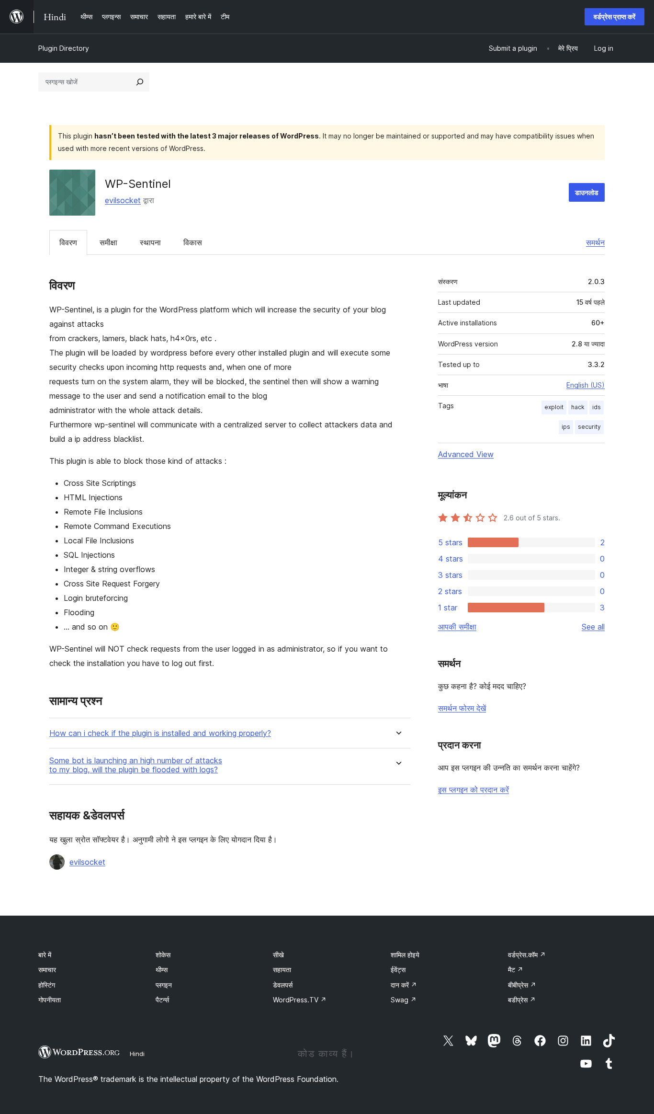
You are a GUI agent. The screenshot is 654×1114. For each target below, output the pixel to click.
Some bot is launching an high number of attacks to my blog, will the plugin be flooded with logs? (135, 765)
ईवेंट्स (398, 969)
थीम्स (162, 969)
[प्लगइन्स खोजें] (139, 82)
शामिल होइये (405, 955)
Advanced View (466, 454)
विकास (192, 242)
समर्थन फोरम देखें (462, 708)
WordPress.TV (300, 1000)
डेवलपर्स (283, 985)
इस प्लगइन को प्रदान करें (473, 789)
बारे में (44, 955)
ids (596, 407)
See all (593, 627)
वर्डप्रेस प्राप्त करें (614, 16)
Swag (404, 1000)
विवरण (68, 242)
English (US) (585, 385)
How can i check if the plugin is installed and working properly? (160, 733)
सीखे (278, 955)
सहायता (282, 969)
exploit (554, 407)
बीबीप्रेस (522, 985)
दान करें (404, 985)
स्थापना (150, 242)
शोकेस (163, 955)
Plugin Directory (63, 48)
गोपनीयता (49, 1000)
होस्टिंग (46, 985)
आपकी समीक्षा (457, 627)
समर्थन (595, 242)
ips (566, 426)
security (589, 426)
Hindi (137, 1053)
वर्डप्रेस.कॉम (527, 955)
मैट (515, 969)
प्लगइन (164, 985)
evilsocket (123, 200)
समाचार (47, 969)
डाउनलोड (586, 192)
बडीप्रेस (522, 1000)
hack (578, 407)
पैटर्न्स (162, 1000)
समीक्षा (108, 242)
